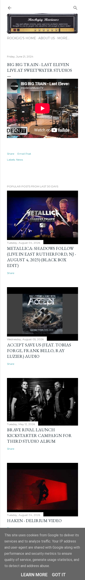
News (19, 159)
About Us (46, 38)
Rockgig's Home (21, 38)
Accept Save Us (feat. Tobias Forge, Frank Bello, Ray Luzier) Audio (39, 350)
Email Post (24, 153)
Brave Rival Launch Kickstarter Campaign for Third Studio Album (39, 435)
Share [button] (10, 153)
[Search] (75, 7)
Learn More (34, 574)
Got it (59, 574)
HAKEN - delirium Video (34, 520)
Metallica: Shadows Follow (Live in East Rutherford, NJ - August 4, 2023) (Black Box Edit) (41, 256)
